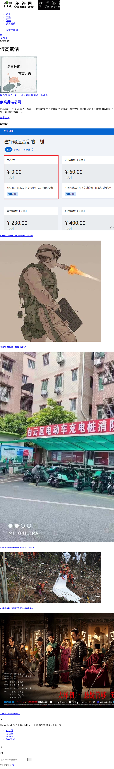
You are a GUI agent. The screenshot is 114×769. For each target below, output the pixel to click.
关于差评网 (12, 30)
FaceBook (11, 739)
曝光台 (3, 95)
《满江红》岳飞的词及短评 (10, 714)
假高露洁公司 (10, 102)
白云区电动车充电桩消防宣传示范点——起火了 (17, 547)
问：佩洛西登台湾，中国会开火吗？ (13, 347)
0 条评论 (43, 95)
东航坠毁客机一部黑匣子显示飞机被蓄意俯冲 (16, 608)
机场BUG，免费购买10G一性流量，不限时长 (16, 236)
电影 (8, 17)
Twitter (9, 736)
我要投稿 (10, 23)
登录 (5, 38)
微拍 (8, 20)
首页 (8, 14)
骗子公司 (12, 95)
